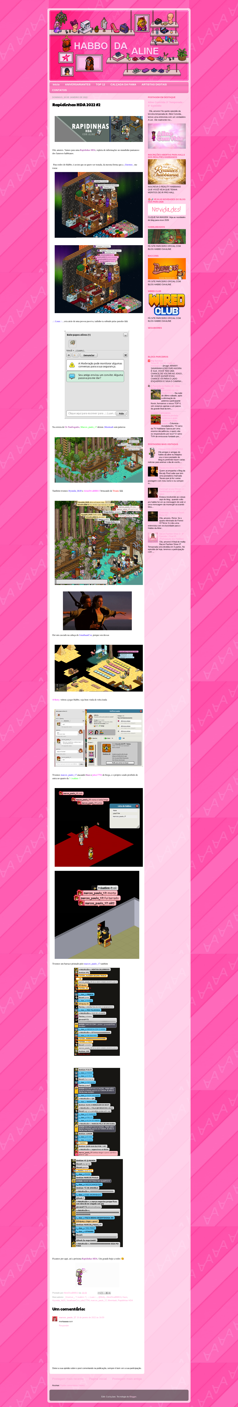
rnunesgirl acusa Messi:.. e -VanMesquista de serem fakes (172, 491)
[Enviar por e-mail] (99, 1293)
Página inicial (98, 1378)
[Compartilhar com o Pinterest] (109, 1293)
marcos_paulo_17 (99, 1300)
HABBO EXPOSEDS (161, 413)
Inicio (56, 84)
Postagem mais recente (67, 1378)
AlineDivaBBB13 (113, 1297)
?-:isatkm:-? (80, 1297)
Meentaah (112, 1300)
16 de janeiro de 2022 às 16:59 (90, 1317)
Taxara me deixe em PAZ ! (171, 468)
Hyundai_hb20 (58, 1300)
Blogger (132, 1396)
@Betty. (102, 1297)
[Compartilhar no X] (104, 1293)
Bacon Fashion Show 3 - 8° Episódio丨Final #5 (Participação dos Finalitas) (171, 536)
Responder (64, 1325)
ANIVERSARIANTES (77, 84)
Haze (124, 1297)
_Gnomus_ (69, 1297)
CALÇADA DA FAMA (123, 84)
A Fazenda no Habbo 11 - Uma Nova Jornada (165, 387)
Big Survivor (157, 361)
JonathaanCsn (72, 1300)
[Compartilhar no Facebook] (107, 1293)
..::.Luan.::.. (92, 1297)
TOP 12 (100, 84)
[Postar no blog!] (101, 1293)
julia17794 (85, 1300)
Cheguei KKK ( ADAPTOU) (170, 449)
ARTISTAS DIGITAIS (154, 84)
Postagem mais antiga (127, 1378)
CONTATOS (59, 90)
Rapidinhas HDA (125, 1300)
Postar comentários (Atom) (72, 1385)
